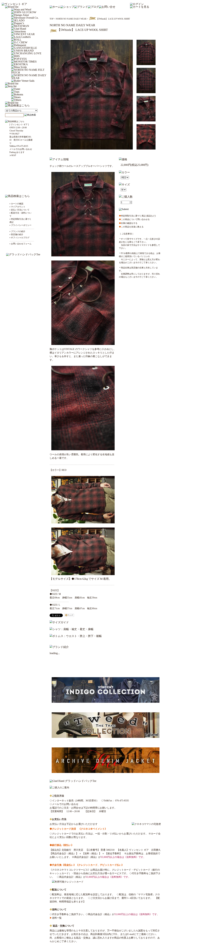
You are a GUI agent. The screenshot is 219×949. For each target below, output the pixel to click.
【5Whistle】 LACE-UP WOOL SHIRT (113, 19)
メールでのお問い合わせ (65, 804)
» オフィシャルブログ (19, 237)
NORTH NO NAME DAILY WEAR (71, 19)
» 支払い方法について (19, 210)
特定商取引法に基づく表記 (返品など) (137, 216)
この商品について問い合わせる (134, 219)
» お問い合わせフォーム (20, 244)
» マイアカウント (17, 207)
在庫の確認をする (128, 223)
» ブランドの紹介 (17, 231)
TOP (52, 19)
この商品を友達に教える (131, 227)
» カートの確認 (16, 203)
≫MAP (12, 155)
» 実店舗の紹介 (16, 234)
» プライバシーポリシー (20, 225)
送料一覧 (56, 918)
